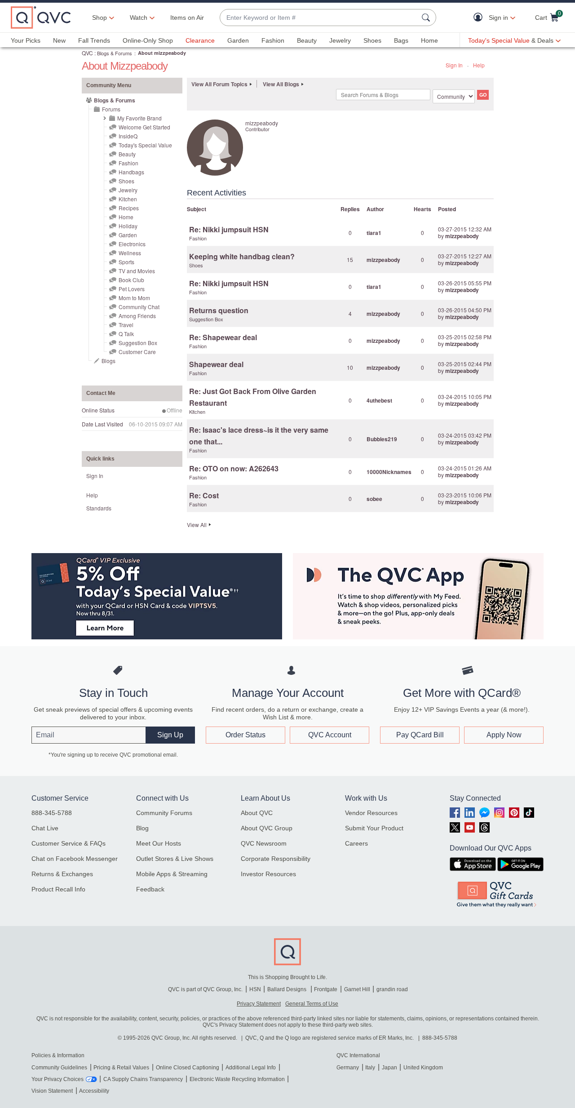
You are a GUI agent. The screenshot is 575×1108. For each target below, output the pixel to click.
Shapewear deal (216, 364)
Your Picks (25, 40)
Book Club (131, 280)
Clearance (200, 40)
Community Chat (139, 306)
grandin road (392, 989)
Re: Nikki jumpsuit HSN (229, 229)
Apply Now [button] (504, 735)
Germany (347, 1067)
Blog (142, 828)
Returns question (218, 310)
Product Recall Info (58, 889)
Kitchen (128, 199)
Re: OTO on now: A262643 (234, 468)
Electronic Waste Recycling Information (237, 1079)
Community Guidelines (59, 1067)
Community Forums (164, 812)
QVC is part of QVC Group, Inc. (205, 989)
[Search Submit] (427, 17)
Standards (98, 508)
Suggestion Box (138, 342)
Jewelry (340, 40)
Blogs (108, 360)
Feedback (150, 889)
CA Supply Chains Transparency (143, 1079)
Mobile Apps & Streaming (172, 874)
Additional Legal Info (251, 1067)
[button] (480, 18)
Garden (238, 40)
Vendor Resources (371, 812)
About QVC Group (266, 828)
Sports (126, 262)
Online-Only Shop (148, 40)
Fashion (272, 40)
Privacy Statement (259, 1004)
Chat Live (44, 828)
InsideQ (128, 136)
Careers (356, 843)
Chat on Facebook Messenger (74, 858)
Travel (126, 324)
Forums (111, 109)
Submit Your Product (374, 828)
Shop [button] (99, 17)
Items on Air (187, 17)
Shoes (372, 40)
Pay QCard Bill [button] (420, 735)
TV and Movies (137, 271)
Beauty (307, 40)
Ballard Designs (287, 989)
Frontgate (325, 989)
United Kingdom (423, 1067)
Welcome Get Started (144, 127)
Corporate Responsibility (275, 858)
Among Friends (137, 315)
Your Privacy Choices (57, 1079)
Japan (389, 1067)
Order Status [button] (245, 735)
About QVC (257, 812)
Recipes (129, 208)
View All (197, 524)
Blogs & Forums (114, 53)
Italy (370, 1067)
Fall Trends (94, 40)
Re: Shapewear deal (223, 337)
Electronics (132, 244)
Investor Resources (268, 874)
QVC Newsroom (264, 843)
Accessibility (94, 1091)
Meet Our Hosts (158, 843)
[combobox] (319, 17)
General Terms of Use (311, 1004)
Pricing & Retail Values (121, 1067)
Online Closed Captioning (187, 1067)
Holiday (128, 226)
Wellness (130, 253)
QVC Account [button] (329, 735)
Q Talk (126, 333)
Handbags (131, 172)
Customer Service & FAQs (68, 843)
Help (479, 65)
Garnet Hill (357, 989)
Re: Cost (204, 495)
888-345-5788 (51, 812)
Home (429, 40)
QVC (87, 53)
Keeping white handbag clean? (242, 256)
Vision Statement (52, 1091)
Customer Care (137, 351)
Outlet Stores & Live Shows (174, 858)
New (59, 40)
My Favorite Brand (139, 118)
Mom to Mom (134, 297)
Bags (401, 40)
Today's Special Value (145, 145)
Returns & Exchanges (62, 874)
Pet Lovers (132, 289)
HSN (255, 989)
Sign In (454, 65)
